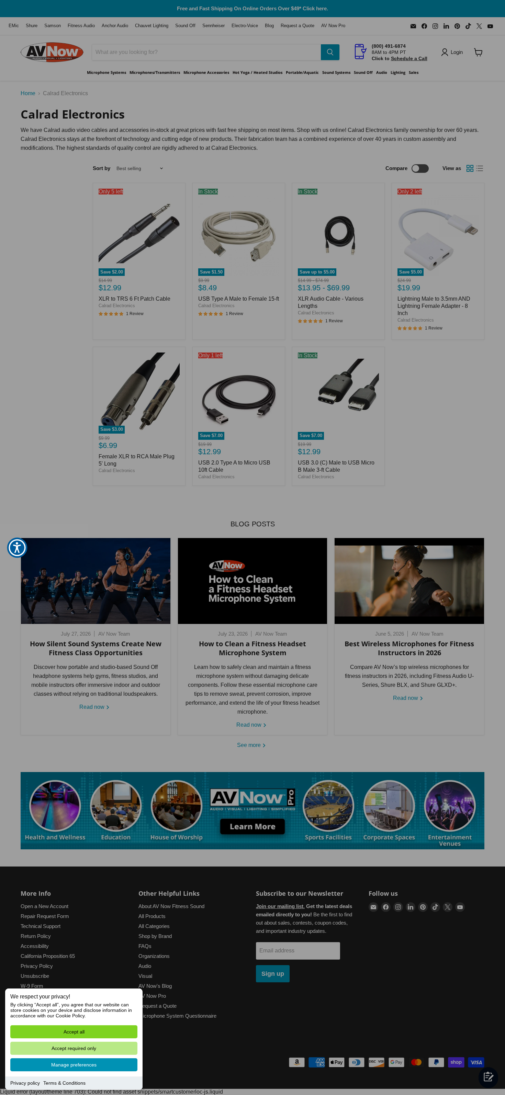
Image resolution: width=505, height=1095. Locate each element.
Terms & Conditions (64, 1083)
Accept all (74, 1032)
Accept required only (74, 1048)
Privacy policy (25, 1083)
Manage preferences (74, 1065)
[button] (17, 547)
